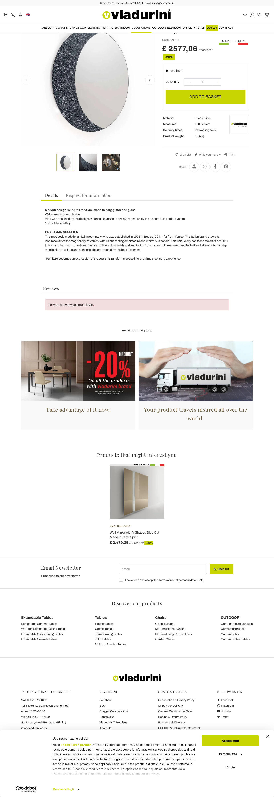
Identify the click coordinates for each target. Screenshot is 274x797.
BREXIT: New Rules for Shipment (179, 728)
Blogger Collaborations (113, 711)
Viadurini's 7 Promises (113, 722)
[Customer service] (13, 14)
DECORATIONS (141, 27)
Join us (223, 569)
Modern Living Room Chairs (173, 634)
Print (231, 154)
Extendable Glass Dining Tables (42, 634)
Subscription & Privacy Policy (176, 700)
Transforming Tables (108, 634)
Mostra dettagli (63, 789)
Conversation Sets (233, 628)
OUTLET (212, 27)
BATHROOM (122, 27)
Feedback (105, 700)
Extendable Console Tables (39, 639)
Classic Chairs (164, 623)
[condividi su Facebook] (215, 167)
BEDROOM (174, 27)
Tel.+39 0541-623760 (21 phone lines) (45, 705)
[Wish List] (154, 484)
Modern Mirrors (139, 331)
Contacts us (106, 716)
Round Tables (104, 623)
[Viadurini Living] (239, 124)
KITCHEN (199, 27)
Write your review (209, 154)
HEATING (107, 27)
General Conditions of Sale (175, 711)
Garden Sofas (230, 634)
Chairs (160, 618)
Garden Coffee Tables (235, 639)
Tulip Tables (103, 639)
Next (150, 80)
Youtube (225, 711)
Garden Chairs (165, 639)
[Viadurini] (136, 14)
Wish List (185, 154)
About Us (105, 728)
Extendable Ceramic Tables (39, 623)
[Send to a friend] (194, 167)
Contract (226, 27)
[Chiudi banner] (267, 736)
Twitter (224, 716)
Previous (26, 80)
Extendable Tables (37, 618)
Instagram (227, 705)
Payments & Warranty (172, 722)
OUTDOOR (159, 27)
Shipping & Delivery (170, 705)
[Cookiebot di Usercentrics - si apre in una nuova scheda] (26, 789)
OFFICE (187, 27)
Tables (101, 618)
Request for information (89, 195)
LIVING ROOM (77, 27)
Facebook (227, 700)
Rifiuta (230, 767)
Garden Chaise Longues (237, 623)
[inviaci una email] (6, 14)
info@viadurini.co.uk (34, 728)
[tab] (51, 195)
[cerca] (245, 14)
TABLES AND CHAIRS (54, 27)
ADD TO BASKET (205, 96)
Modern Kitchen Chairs (170, 628)
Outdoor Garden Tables (110, 644)
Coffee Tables (104, 628)
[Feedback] (20, 14)
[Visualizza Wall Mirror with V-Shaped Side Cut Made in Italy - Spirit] (154, 474)
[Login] (252, 14)
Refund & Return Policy (172, 716)
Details (51, 195)
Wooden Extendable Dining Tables (43, 628)
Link (200, 580)
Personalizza (228, 754)
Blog (102, 705)
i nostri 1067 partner (76, 744)
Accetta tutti (230, 740)
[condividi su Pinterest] (226, 167)
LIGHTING (94, 27)
